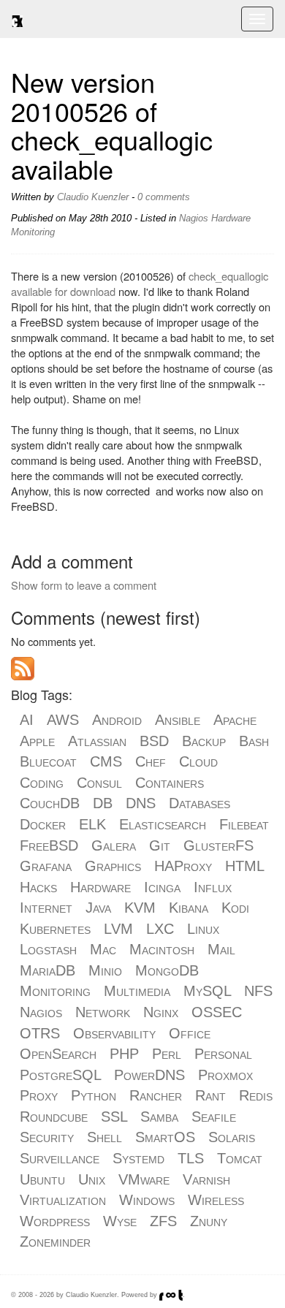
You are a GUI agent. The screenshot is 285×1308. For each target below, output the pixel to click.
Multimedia (137, 991)
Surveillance (59, 1158)
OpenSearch (58, 1054)
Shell (104, 1137)
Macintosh (161, 949)
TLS (191, 1158)
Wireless (216, 1200)
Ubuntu (42, 1179)
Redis (256, 1095)
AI (27, 720)
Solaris (231, 1137)
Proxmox (225, 1075)
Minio (105, 970)
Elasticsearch (162, 824)
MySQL (207, 991)
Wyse (120, 1221)
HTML (244, 866)
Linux (203, 929)
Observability (114, 1033)
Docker (43, 824)
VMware (144, 1179)
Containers (169, 783)
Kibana (188, 908)
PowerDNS (149, 1075)
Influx (213, 887)
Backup (204, 741)
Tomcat (239, 1158)
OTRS (40, 1033)
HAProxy (183, 866)
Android (117, 720)
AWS (63, 720)
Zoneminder (55, 1241)
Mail (221, 949)
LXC (160, 929)
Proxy (39, 1095)
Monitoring (33, 232)
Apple (37, 741)
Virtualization (63, 1200)
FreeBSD (49, 845)
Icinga (162, 887)
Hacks (38, 887)
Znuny (208, 1221)
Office (189, 1033)
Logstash (48, 949)
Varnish (206, 1179)
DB (103, 803)
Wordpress (55, 1221)
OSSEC (216, 1012)
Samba (159, 1117)
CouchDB (50, 803)
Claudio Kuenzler (93, 196)
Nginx (160, 1012)
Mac (103, 949)
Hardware (231, 218)
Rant (210, 1095)
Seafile (213, 1117)
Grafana (46, 866)
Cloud (198, 761)
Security (47, 1137)
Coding (42, 783)
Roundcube (54, 1117)
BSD (154, 741)
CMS (106, 761)
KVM (140, 908)
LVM (118, 929)
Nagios (193, 218)
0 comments (163, 196)
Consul (99, 783)
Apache (234, 720)
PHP (124, 1054)
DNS (141, 803)
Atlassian (97, 741)
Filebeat (244, 824)
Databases (199, 803)
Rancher (155, 1095)
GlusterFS (218, 845)
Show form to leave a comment (83, 585)
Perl (166, 1054)
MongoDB (167, 970)
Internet (46, 908)
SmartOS (165, 1137)
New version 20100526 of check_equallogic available (112, 125)
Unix (91, 1179)
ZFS (163, 1221)
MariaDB (47, 970)
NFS (258, 991)
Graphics (113, 866)
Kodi (235, 908)
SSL (114, 1117)
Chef (150, 761)
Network (102, 1012)
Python (93, 1095)
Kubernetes (55, 929)
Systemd (138, 1158)
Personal (223, 1054)
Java (98, 908)
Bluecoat (48, 761)
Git (159, 845)
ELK (92, 824)
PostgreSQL (60, 1075)
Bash (254, 741)
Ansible (177, 720)
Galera (113, 845)
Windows (147, 1200)
